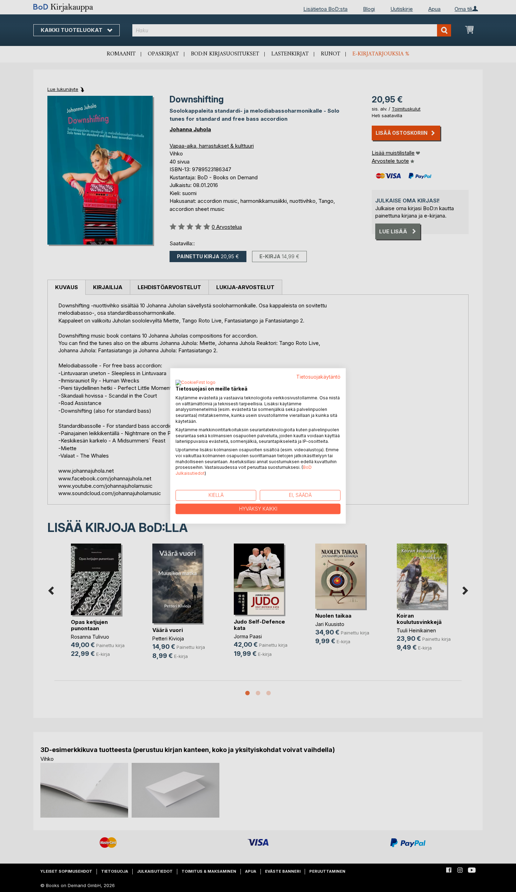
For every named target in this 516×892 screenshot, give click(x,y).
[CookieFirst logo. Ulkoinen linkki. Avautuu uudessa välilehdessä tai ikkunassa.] (196, 383)
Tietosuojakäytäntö (318, 377)
